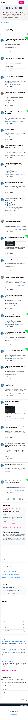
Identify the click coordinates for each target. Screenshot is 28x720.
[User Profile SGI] (2, 77)
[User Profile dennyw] (2, 351)
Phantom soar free (9, 129)
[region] (14, 713)
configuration (5, 606)
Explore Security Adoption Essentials (10, 554)
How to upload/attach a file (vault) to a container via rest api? (14, 146)
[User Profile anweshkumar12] (2, 296)
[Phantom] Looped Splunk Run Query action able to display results (15, 40)
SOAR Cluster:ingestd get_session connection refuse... (14, 682)
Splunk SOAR (17, 49)
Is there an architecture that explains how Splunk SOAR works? (15, 199)
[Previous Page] (3, 499)
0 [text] (7, 51)
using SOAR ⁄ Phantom (7, 630)
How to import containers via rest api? (14, 350)
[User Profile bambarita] (2, 385)
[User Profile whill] (2, 402)
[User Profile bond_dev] (2, 427)
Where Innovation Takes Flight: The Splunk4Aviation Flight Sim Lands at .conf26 (14, 660)
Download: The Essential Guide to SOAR (11, 590)
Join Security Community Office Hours (10, 593)
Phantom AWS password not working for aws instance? (14, 112)
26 (22, 499)
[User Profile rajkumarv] (2, 482)
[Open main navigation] (26, 2)
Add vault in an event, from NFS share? (14, 76)
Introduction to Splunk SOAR (8, 571)
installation (5, 612)
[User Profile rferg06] (2, 367)
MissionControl (6, 615)
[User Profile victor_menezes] (2, 93)
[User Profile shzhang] (2, 465)
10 (11, 499)
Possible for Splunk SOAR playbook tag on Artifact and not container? (15, 426)
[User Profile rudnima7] (2, 146)
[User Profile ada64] (2, 112)
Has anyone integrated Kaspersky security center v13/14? (15, 384)
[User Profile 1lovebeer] (2, 183)
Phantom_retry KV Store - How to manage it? (15, 93)
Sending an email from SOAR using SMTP (10, 692)
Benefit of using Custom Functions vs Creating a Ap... (13, 685)
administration (6, 604)
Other (4, 618)
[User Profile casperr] (2, 164)
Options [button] (2, 26)
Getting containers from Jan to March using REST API (15, 333)
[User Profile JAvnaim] (2, 238)
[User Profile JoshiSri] (2, 333)
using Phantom (6, 627)
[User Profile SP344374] (2, 444)
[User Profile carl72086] (2, 40)
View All (5, 695)
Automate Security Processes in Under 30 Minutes (13, 557)
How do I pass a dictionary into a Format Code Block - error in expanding (14, 315)
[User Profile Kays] (2, 199)
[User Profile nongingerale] (2, 58)
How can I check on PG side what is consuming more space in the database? (14, 276)
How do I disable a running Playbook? (14, 182)
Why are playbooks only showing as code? (15, 259)
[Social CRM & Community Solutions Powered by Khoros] (24, 700)
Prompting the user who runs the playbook (15, 464)
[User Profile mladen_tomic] (2, 221)
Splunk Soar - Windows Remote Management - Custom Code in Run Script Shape (15, 403)
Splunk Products (5, 22)
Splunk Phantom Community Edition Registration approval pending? (13, 296)
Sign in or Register (11, 15)
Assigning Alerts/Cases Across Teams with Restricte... (13, 689)
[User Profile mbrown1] (2, 260)
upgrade (4, 624)
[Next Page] (24, 499)
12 (17, 499)
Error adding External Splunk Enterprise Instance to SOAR (14, 238)
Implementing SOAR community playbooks (12, 577)
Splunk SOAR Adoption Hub (8, 587)
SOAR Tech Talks (6, 569)
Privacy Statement (13, 714)
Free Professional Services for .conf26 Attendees (13, 641)
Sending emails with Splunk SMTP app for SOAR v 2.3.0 (15, 367)
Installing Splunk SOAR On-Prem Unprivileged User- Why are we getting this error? (15, 165)
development (5, 609)
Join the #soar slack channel (8, 559)
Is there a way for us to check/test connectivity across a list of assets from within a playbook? (14, 58)
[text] (6, 51)
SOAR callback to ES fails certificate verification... (12, 679)
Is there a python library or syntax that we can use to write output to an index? (15, 220)
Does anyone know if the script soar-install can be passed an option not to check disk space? (15, 445)
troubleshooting (6, 621)
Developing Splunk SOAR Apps (9, 574)
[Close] (26, 708)
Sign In (21, 2)
